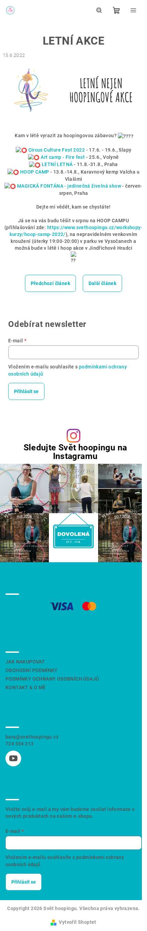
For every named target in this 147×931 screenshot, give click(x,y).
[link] (56, 150)
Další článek (103, 283)
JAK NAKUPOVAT (25, 661)
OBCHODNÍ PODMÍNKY (31, 670)
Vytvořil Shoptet (77, 922)
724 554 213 (19, 743)
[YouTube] (13, 758)
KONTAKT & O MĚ (25, 687)
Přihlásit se (26, 391)
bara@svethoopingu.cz (31, 737)
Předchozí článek (50, 283)
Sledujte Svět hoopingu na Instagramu (75, 451)
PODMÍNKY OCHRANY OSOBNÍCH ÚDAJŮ (52, 679)
